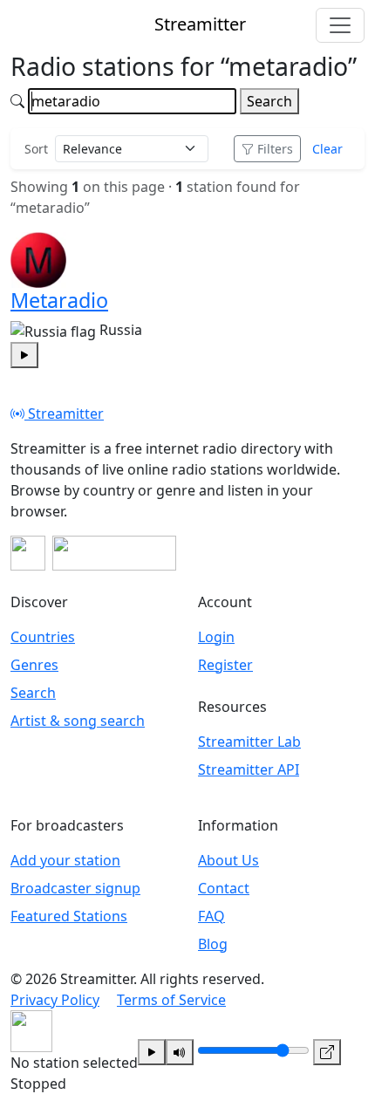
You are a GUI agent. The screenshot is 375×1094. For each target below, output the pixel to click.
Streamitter (64, 413)
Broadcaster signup (75, 888)
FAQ (211, 916)
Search (269, 101)
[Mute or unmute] (180, 1052)
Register (225, 664)
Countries (42, 636)
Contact (223, 888)
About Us (228, 860)
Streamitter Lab (249, 741)
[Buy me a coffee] (114, 553)
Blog (213, 944)
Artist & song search (77, 720)
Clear (327, 148)
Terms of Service (171, 999)
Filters (275, 148)
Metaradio (59, 300)
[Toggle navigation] (340, 25)
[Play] (152, 1052)
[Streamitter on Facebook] (27, 553)
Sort (36, 148)
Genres (34, 664)
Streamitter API (248, 769)
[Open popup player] (327, 1052)
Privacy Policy (54, 999)
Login (216, 636)
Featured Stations (68, 916)
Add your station (65, 860)
